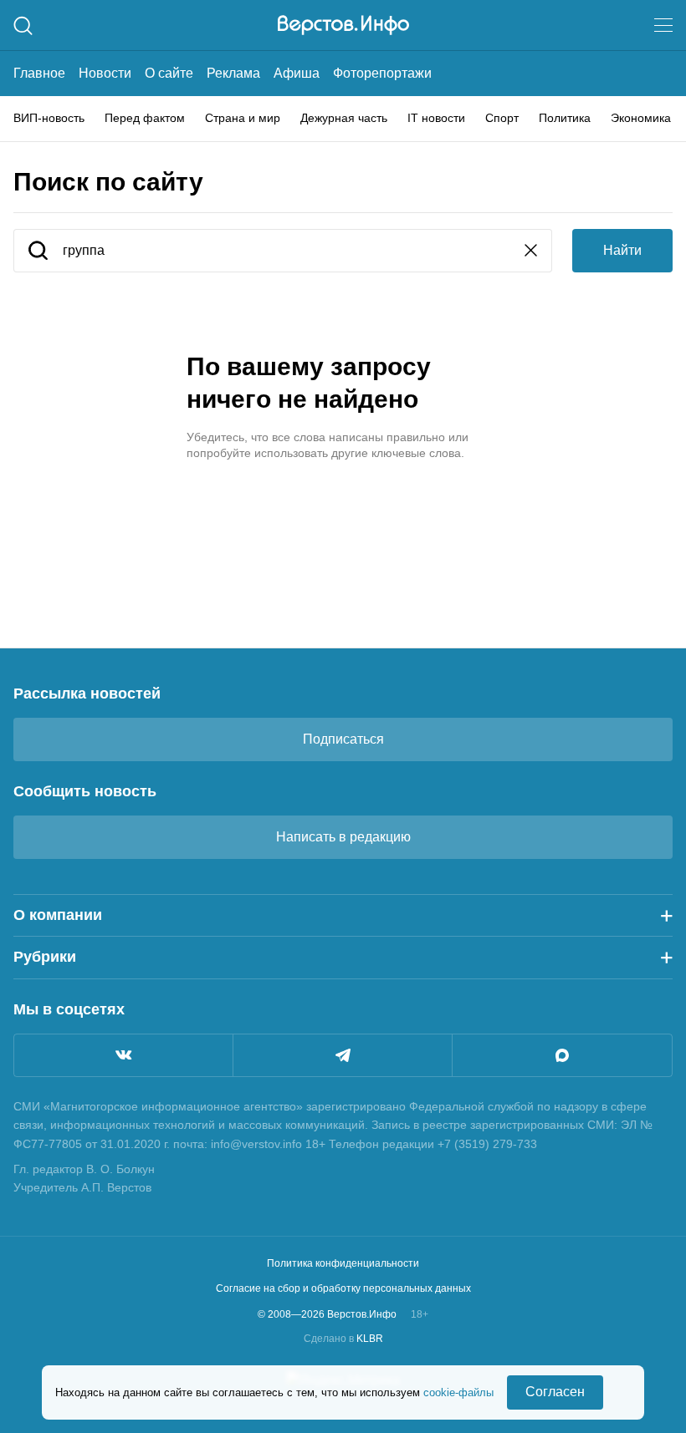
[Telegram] (342, 1055)
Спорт (502, 117)
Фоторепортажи (382, 73)
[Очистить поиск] (531, 252)
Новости (105, 73)
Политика (565, 117)
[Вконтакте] (123, 1055)
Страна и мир (242, 117)
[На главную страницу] (343, 25)
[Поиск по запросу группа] (38, 252)
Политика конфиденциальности (343, 1263)
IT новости (436, 117)
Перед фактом (145, 117)
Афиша (297, 73)
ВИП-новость (48, 117)
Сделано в (343, 1338)
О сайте (169, 73)
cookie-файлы (458, 1392)
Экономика (641, 117)
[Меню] (663, 25)
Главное (39, 73)
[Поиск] (23, 25)
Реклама (233, 73)
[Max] (562, 1055)
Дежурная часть (343, 117)
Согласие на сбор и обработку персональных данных (343, 1288)
